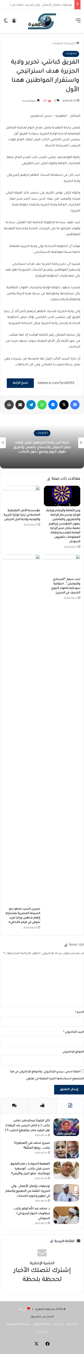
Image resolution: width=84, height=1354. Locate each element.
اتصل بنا (42, 1331)
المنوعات (57, 43)
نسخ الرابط (20, 383)
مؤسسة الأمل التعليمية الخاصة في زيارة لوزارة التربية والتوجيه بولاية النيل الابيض (22, 515)
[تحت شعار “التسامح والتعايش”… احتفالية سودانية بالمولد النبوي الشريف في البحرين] (62, 565)
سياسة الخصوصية (19, 1324)
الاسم (79, 1012)
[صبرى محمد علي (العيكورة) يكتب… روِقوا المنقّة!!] (66, 1149)
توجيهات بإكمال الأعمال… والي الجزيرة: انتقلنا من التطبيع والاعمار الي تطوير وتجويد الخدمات (27, 1191)
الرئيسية (70, 43)
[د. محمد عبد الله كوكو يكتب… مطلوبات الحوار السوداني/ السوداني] (66, 1215)
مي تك (22, 1309)
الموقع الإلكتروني (73, 1052)
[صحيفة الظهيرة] (42, 21)
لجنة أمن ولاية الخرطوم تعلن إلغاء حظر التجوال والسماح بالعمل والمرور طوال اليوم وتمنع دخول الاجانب (42, 447)
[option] (42, 442)
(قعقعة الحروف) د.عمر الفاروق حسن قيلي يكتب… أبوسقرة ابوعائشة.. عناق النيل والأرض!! (30, 1168)
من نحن (59, 1324)
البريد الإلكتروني (73, 1032)
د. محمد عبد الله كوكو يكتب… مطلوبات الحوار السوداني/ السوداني (31, 1213)
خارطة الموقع (42, 1324)
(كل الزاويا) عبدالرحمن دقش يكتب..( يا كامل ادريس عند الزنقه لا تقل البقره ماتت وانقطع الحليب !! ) (27, 1125)
